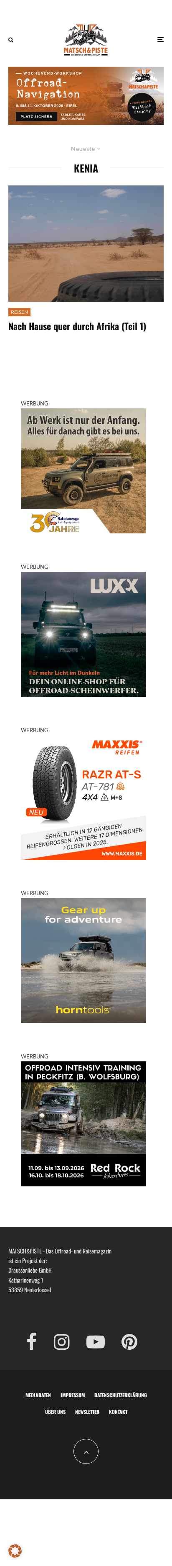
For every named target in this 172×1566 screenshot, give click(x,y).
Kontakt (118, 1411)
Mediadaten (38, 1394)
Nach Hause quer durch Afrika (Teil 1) (77, 325)
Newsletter (87, 1411)
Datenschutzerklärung (120, 1394)
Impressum (73, 1394)
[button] (15, 1551)
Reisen (19, 312)
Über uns (55, 1411)
